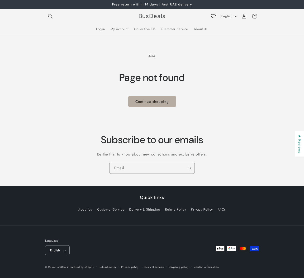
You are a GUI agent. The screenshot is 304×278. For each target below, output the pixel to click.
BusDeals (62, 267)
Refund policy (107, 267)
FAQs (222, 209)
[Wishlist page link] (213, 16)
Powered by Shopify (81, 267)
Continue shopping (152, 101)
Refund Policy (175, 209)
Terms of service (154, 267)
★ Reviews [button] (299, 143)
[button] (50, 16)
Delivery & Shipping (144, 209)
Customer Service (110, 209)
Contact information (206, 267)
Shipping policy (179, 267)
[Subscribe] (189, 168)
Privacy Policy (202, 209)
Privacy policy (130, 267)
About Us (85, 209)
